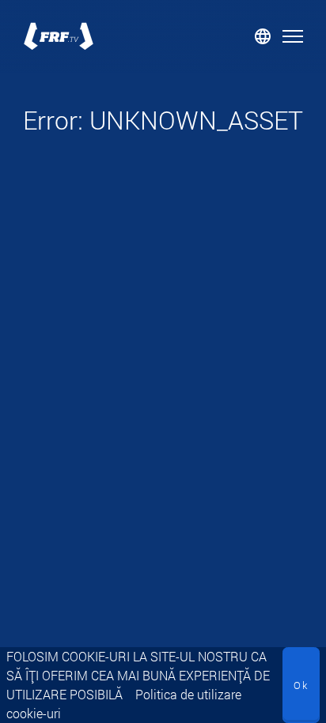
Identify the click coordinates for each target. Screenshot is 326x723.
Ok (301, 685)
